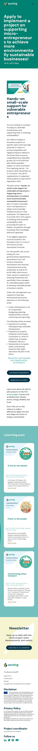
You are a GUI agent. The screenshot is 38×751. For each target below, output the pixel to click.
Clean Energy (20, 528)
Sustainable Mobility (12, 477)
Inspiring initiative (21, 475)
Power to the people (17, 519)
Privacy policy (10, 711)
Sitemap (6, 681)
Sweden (22, 477)
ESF (17, 672)
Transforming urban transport (17, 575)
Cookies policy (8, 678)
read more (12, 488)
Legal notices (7, 676)
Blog (17, 63)
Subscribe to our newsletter (19, 648)
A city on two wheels (17, 465)
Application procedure (19, 380)
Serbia (14, 530)
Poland (8, 585)
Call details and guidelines (19, 373)
